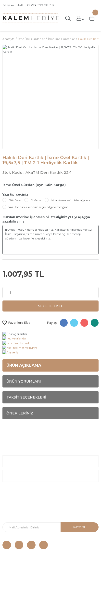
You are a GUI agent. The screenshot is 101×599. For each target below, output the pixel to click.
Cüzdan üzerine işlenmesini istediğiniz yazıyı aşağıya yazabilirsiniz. (46, 219)
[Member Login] (80, 18)
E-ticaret (39, 593)
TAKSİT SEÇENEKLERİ (26, 397)
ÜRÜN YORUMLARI (23, 381)
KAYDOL (79, 527)
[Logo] (30, 18)
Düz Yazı (15, 200)
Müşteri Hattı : (28, 5)
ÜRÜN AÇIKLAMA (23, 365)
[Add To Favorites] (16, 323)
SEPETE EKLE (50, 306)
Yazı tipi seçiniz (15, 194)
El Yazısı (35, 200)
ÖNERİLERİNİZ (19, 413)
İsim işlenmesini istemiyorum (71, 200)
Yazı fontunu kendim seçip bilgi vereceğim (38, 207)
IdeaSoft (22, 593)
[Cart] (92, 18)
